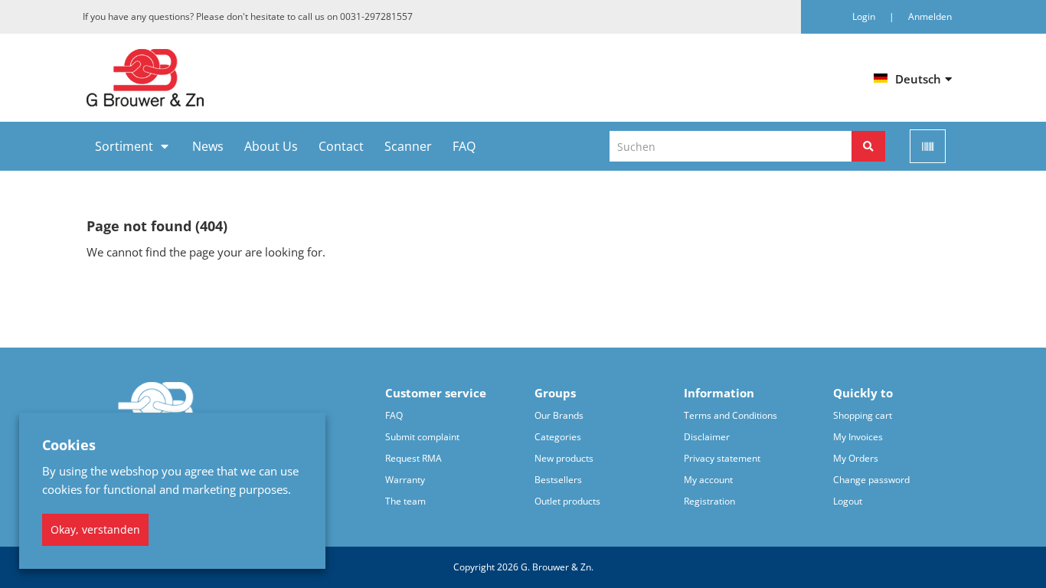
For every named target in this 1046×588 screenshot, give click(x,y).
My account (708, 479)
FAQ (464, 146)
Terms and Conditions (730, 415)
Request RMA (413, 458)
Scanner (408, 146)
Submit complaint (422, 436)
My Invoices (858, 436)
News (208, 146)
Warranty (405, 479)
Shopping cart (862, 415)
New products (563, 458)
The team (405, 501)
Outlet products (567, 501)
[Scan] (928, 146)
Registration (709, 501)
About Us (271, 146)
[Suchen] (868, 146)
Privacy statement (722, 458)
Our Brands (558, 415)
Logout (847, 501)
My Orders (855, 458)
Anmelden (930, 16)
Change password (871, 479)
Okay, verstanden (95, 529)
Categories (557, 436)
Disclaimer (707, 436)
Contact (341, 146)
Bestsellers (558, 479)
